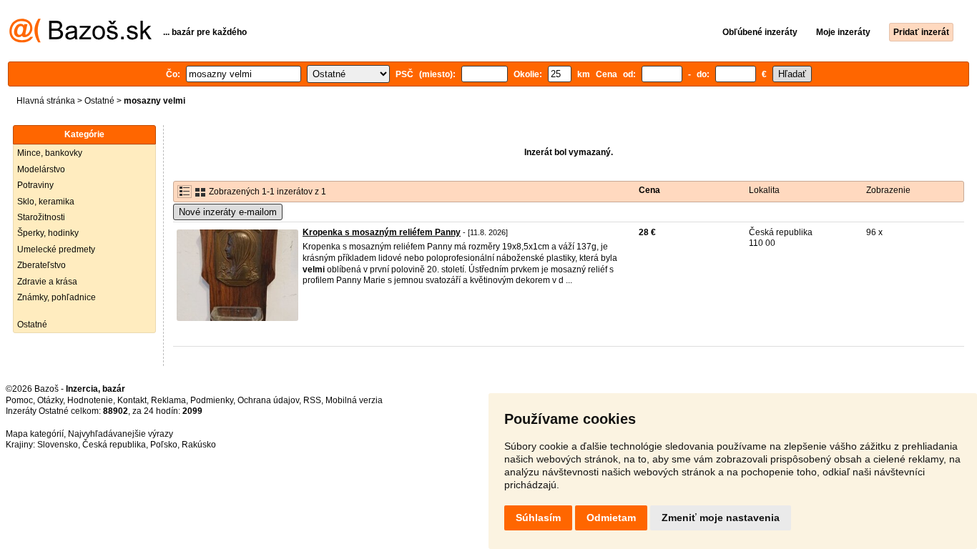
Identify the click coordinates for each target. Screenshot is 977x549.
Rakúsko (199, 445)
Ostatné (99, 101)
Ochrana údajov (268, 400)
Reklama (168, 400)
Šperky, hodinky (48, 233)
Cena (649, 190)
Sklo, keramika (45, 202)
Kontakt (132, 400)
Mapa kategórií (35, 434)
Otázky (50, 400)
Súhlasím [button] (538, 517)
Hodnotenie (90, 400)
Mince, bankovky (49, 153)
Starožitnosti (41, 217)
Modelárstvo (41, 169)
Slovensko (57, 445)
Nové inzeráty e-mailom (228, 212)
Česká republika (114, 445)
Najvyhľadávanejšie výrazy (120, 434)
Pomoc (19, 400)
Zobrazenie (888, 190)
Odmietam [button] (611, 517)
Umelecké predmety (56, 249)
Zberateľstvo (41, 265)
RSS (312, 400)
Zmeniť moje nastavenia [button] (721, 517)
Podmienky (211, 400)
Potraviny (35, 185)
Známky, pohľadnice (56, 297)
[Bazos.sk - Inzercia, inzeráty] (80, 40)
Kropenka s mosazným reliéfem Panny (382, 232)
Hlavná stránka (45, 101)
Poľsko (163, 445)
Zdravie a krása (47, 282)
